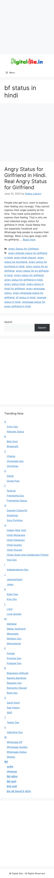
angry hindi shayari (25, 257)
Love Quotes (14, 614)
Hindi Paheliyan (16, 540)
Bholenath (12, 446)
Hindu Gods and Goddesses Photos (28, 554)
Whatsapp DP (14, 742)
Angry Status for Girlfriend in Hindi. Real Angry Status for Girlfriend (25, 178)
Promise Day (14, 658)
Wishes (11, 756)
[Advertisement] (27, 27)
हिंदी (6, 761)
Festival (11, 490)
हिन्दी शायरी (12, 786)
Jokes (10, 584)
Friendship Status (17, 500)
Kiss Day (12, 599)
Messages (13, 633)
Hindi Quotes (14, 545)
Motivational (14, 643)
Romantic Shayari (17, 687)
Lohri (10, 609)
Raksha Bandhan (16, 678)
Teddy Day (13, 722)
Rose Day (12, 692)
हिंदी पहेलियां (12, 776)
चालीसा (10, 766)
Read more (29, 239)
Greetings (12, 515)
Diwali (10, 476)
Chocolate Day (15, 461)
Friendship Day (15, 495)
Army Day (12, 426)
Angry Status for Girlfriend (23, 248)
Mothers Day (14, 638)
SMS (9, 712)
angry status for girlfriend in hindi (23, 279)
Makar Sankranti (16, 628)
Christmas (12, 466)
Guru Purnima (15, 520)
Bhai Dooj (12, 441)
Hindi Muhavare (16, 535)
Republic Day (14, 683)
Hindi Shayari (14, 549)
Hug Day (12, 559)
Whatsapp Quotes (17, 747)
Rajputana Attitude (17, 673)
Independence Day (18, 569)
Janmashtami (14, 579)
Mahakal (12, 623)
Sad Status (13, 707)
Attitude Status (15, 431)
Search (8, 322)
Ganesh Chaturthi (17, 510)
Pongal (11, 653)
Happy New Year (16, 530)
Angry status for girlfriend (29, 275)
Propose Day (14, 663)
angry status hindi (14, 284)
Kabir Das (12, 594)
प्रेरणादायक (12, 771)
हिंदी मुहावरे (11, 781)
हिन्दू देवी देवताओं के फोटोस (19, 791)
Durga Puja (13, 480)
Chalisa (11, 456)
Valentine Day (15, 732)
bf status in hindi (25, 297)
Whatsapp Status (17, 752)
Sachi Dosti (13, 702)
